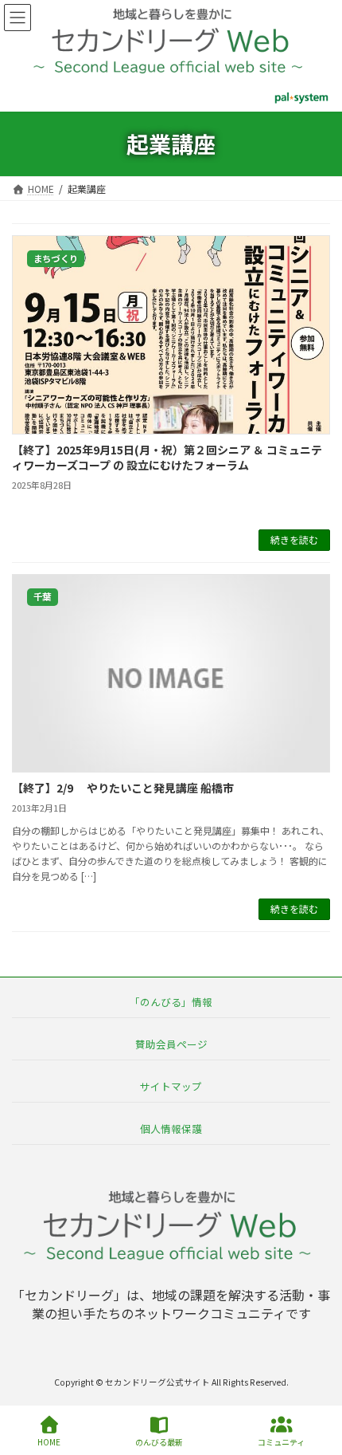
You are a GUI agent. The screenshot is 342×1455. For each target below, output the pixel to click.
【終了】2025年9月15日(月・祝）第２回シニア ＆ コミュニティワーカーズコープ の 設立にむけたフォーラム (167, 458)
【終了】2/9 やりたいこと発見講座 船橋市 (123, 788)
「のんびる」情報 (171, 1001)
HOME (48, 1441)
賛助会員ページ (171, 1043)
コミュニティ (281, 1441)
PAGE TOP (316, 1382)
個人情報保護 (171, 1128)
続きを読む (294, 539)
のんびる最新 (159, 1441)
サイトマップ (171, 1085)
